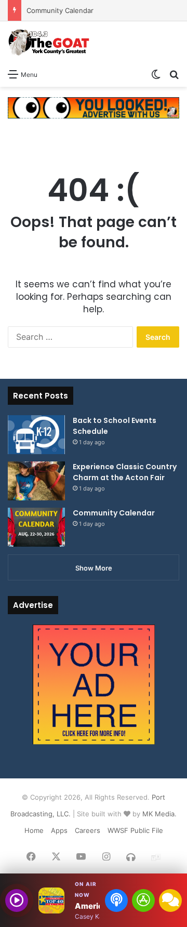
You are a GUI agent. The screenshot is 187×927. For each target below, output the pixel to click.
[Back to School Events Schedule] (36, 434)
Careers (87, 830)
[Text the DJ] (170, 900)
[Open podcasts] (116, 900)
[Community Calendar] (36, 527)
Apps (59, 830)
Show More (93, 568)
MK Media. (159, 814)
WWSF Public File (135, 830)
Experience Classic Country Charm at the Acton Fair (125, 472)
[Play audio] (16, 900)
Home (34, 830)
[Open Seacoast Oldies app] (143, 900)
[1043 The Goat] (49, 42)
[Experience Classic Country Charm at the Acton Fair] (36, 480)
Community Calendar (60, 10)
